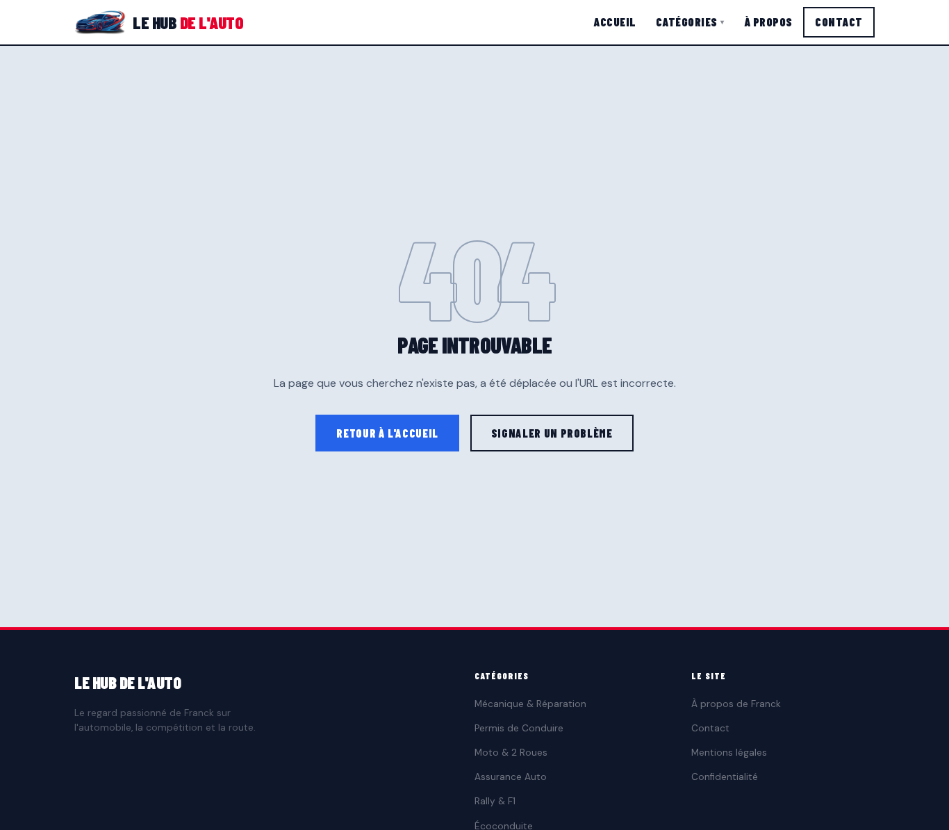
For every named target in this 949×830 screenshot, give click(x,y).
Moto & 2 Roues (510, 752)
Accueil (614, 21)
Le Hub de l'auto (127, 682)
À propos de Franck (736, 704)
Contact (839, 21)
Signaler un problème (552, 433)
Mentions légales (729, 752)
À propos (768, 21)
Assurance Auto (510, 777)
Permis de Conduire (518, 728)
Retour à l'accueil (387, 433)
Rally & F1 (494, 801)
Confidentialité (724, 777)
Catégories (690, 21)
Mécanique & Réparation (530, 704)
